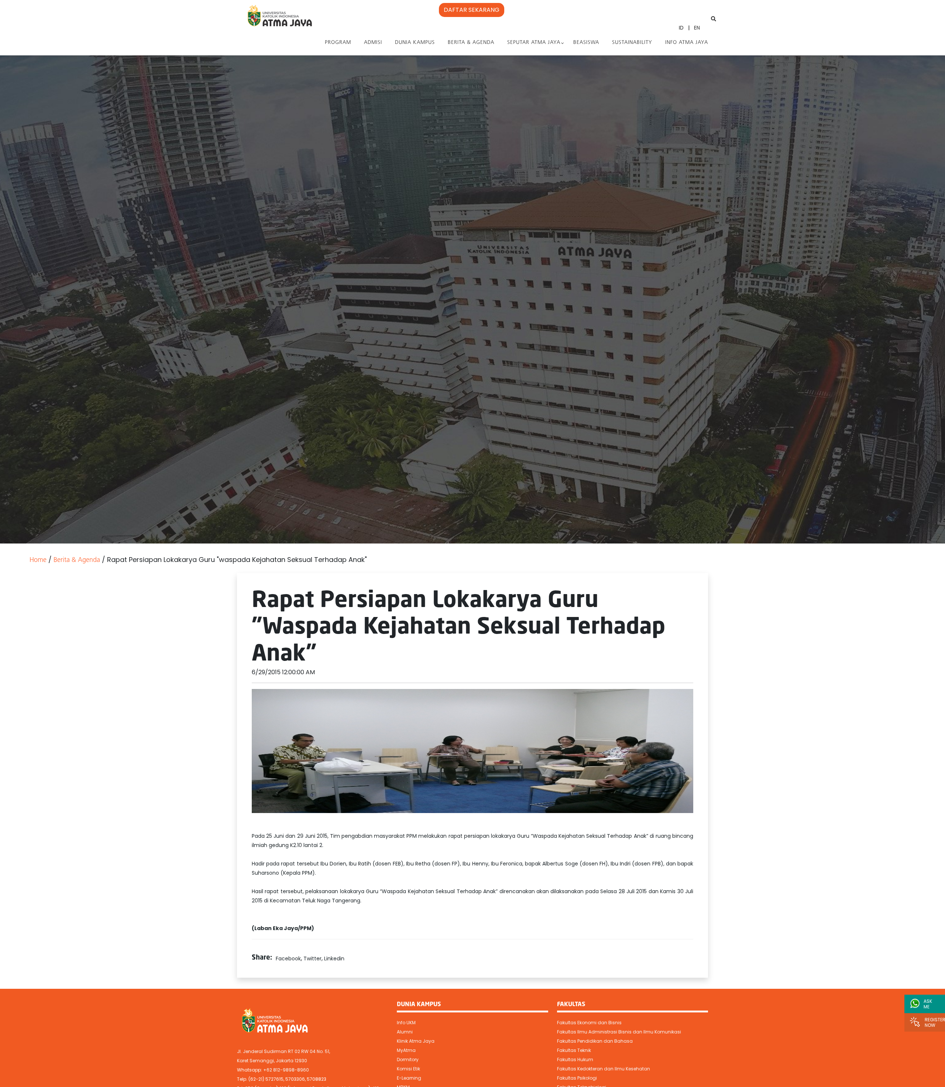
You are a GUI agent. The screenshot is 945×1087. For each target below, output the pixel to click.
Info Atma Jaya (686, 42)
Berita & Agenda (471, 42)
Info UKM (406, 1022)
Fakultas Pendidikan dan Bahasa (595, 1041)
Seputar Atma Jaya (533, 42)
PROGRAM (338, 42)
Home (38, 560)
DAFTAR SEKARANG (471, 10)
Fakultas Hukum (575, 1059)
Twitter (312, 958)
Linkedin (334, 958)
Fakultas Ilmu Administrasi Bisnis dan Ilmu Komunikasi (619, 1032)
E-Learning (409, 1078)
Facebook (288, 958)
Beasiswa (586, 42)
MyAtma (406, 1050)
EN (697, 27)
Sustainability (632, 42)
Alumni (405, 1032)
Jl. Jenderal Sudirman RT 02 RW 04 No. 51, (283, 1051)
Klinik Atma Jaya (415, 1041)
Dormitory (408, 1059)
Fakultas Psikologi (577, 1078)
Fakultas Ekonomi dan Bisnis (589, 1022)
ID (681, 27)
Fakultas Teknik (574, 1050)
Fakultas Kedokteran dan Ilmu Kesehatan (603, 1069)
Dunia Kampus (415, 42)
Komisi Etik (408, 1069)
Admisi (373, 42)
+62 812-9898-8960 (286, 1070)
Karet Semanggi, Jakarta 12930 (272, 1060)
